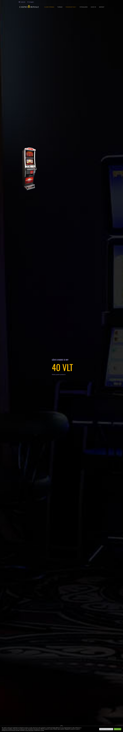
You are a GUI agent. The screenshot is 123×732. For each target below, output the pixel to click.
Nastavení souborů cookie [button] (106, 729)
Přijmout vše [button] (117, 729)
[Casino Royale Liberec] (29, 7)
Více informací (29, 730)
